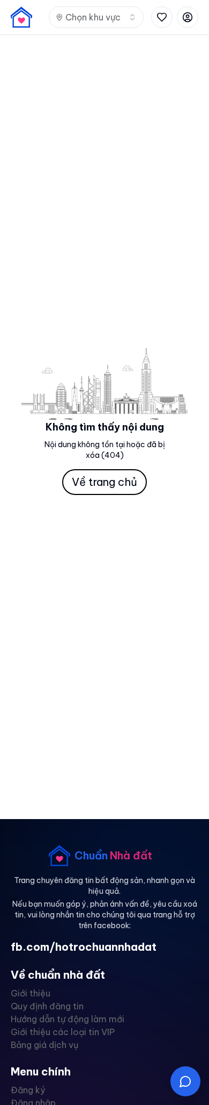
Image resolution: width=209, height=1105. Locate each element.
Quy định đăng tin (47, 1006)
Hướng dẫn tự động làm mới (67, 1019)
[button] (185, 1081)
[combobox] (96, 17)
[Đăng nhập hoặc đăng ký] (187, 17)
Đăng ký (28, 1090)
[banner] (21, 17)
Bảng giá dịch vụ (44, 1044)
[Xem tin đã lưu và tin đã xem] (162, 17)
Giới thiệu (30, 993)
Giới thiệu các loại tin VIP (63, 1032)
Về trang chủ (104, 482)
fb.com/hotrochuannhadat (83, 946)
